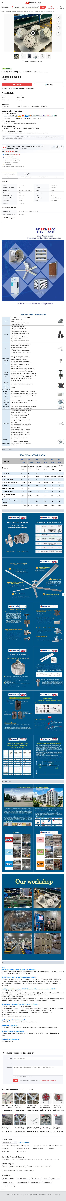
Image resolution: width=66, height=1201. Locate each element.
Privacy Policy (57, 1194)
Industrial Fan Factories (23, 1178)
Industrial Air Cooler (38, 1148)
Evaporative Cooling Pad (23, 1148)
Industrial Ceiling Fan (22, 1145)
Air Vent (30, 1166)
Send (15, 1080)
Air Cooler (51, 1148)
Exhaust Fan (5, 1148)
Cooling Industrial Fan (8, 1182)
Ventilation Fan (38, 11)
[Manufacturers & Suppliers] (33, 2)
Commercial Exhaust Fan (9, 1170)
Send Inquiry (17, 84)
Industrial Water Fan (22, 1182)
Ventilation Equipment (28, 11)
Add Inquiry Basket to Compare (33, 61)
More (3, 1189)
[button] (59, 177)
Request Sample (30, 88)
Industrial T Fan (56, 1178)
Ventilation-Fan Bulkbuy (9, 1186)
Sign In (4, 166)
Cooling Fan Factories (8, 1178)
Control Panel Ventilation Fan (42, 1166)
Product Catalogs (24, 1142)
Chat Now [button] (50, 84)
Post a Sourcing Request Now (48, 1080)
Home (3, 11)
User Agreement (42, 1194)
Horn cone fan (20, 1151)
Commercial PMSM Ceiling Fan (9, 1145)
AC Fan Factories (36, 1178)
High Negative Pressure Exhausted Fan (42, 1145)
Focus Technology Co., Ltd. (22, 1194)
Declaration (49, 1194)
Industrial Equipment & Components (14, 11)
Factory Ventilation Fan (49, 11)
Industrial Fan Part (35, 1182)
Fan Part (46, 1178)
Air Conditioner (5, 1151)
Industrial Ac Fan (47, 1182)
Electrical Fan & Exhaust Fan (17, 1166)
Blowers (5, 1166)
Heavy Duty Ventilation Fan (25, 1170)
